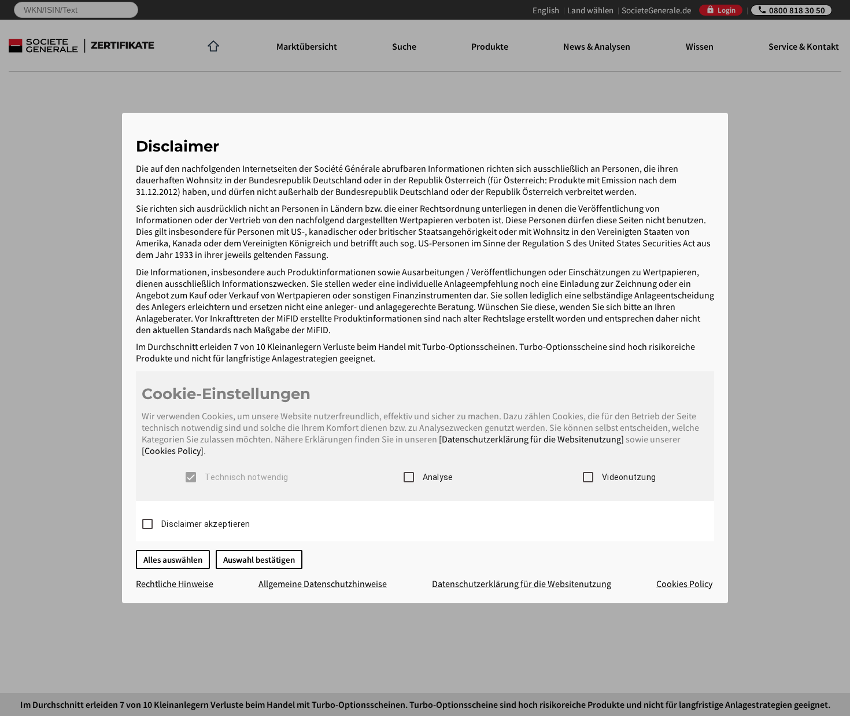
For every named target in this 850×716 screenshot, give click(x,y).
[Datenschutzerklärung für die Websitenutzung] (531, 439)
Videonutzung (629, 477)
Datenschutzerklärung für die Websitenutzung (521, 583)
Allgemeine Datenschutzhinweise (322, 583)
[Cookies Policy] (173, 450)
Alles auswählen (172, 559)
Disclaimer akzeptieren (205, 524)
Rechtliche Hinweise (174, 583)
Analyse (438, 477)
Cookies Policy (684, 583)
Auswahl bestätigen (259, 559)
